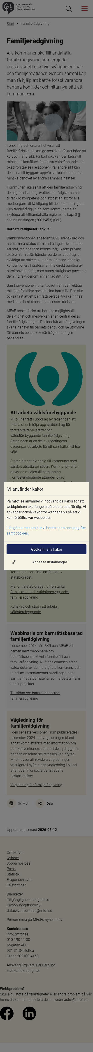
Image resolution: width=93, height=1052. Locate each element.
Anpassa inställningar (49, 562)
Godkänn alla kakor (46, 549)
